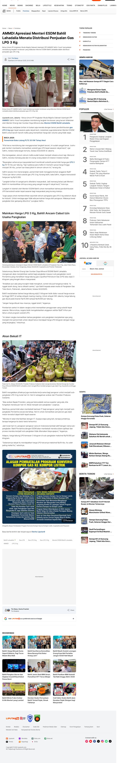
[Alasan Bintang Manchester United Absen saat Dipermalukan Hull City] (84, 511)
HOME (4, 5)
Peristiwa (26, 11)
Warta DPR (83, 11)
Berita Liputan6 (38, 532)
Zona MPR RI (73, 11)
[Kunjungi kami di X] (98, 741)
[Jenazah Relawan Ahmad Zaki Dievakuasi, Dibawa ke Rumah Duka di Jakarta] (84, 445)
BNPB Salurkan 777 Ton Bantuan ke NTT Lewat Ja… (100, 464)
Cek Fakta (90, 5)
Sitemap (63, 727)
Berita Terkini (87, 474)
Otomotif (79, 5)
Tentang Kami (88, 727)
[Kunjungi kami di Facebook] (94, 741)
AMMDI (5, 120)
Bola (38, 5)
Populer (84, 109)
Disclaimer (26, 727)
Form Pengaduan (75, 727)
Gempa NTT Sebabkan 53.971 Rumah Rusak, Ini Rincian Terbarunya (95, 503)
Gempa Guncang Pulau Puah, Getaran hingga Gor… (100, 521)
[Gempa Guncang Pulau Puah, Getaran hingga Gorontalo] (96, 404)
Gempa (82, 392)
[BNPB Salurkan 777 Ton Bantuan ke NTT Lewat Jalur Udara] (84, 464)
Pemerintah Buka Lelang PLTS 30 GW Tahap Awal (25, 140)
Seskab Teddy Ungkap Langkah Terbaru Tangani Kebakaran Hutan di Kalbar (100, 185)
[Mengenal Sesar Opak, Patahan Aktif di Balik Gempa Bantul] (82, 90)
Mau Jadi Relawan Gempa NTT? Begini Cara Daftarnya (96, 82)
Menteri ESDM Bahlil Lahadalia (57, 123)
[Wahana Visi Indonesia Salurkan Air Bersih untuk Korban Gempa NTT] (84, 435)
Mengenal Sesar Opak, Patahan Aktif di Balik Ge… (98, 91)
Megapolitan (35, 11)
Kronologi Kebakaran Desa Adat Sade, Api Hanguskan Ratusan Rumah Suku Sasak (100, 210)
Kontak (8, 727)
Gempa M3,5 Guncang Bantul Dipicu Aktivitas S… (98, 100)
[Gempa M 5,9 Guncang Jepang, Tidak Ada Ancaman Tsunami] (84, 425)
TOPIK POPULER (85, 28)
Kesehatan (59, 5)
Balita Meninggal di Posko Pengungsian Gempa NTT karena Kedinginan (99, 161)
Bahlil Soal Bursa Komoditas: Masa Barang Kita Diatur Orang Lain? (39, 653)
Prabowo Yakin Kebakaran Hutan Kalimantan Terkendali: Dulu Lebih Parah (100, 222)
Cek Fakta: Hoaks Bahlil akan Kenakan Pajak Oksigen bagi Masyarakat (64, 700)
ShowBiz (29, 5)
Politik (18, 11)
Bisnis (20, 5)
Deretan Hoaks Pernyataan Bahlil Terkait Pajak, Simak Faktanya (38, 700)
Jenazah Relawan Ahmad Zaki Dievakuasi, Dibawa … (100, 445)
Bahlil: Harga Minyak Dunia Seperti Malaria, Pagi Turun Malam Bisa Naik (13, 653)
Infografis (64, 11)
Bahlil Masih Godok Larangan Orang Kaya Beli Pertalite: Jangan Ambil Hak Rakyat (64, 653)
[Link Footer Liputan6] (16, 718)
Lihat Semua (108, 109)
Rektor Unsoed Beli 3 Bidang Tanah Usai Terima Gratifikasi (101, 150)
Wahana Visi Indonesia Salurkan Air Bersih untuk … (100, 435)
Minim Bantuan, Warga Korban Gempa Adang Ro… (100, 454)
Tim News (15, 58)
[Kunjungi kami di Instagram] (102, 741)
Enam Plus (102, 5)
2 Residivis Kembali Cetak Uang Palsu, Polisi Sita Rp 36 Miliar (100, 247)
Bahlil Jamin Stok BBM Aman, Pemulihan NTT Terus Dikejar (39, 675)
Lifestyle (47, 5)
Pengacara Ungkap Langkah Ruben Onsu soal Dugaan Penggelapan (100, 139)
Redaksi (16, 727)
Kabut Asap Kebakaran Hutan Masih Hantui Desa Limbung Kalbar (99, 234)
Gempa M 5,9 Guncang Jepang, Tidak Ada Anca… (100, 426)
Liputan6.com (22, 747)
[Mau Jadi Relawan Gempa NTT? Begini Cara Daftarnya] (96, 69)
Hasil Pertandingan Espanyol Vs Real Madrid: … (100, 530)
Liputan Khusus (53, 11)
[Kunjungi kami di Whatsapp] (106, 741)
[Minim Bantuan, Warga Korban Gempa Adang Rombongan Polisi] (84, 454)
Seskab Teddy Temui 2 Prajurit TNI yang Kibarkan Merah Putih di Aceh (100, 173)
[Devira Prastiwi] (8, 610)
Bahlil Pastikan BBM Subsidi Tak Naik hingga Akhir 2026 (64, 675)
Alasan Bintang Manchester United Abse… (100, 511)
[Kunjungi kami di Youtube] (90, 741)
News (12, 5)
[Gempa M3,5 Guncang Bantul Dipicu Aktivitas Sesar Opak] (82, 100)
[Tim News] (5, 59)
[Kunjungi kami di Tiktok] (110, 741)
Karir (98, 727)
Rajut (44, 11)
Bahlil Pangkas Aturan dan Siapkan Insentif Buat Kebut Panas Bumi (13, 676)
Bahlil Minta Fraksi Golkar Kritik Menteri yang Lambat (13, 699)
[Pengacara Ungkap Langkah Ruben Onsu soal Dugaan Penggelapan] (96, 122)
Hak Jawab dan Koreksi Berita (30, 730)
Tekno (69, 5)
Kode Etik (36, 727)
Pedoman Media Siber (50, 727)
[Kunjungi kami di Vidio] (86, 741)
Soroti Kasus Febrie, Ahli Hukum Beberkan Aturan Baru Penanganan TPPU (99, 198)
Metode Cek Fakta (12, 730)
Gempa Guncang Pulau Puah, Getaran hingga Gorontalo (96, 417)
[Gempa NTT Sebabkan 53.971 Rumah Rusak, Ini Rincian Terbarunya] (96, 488)
